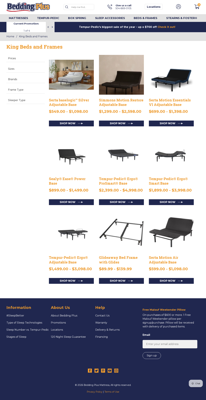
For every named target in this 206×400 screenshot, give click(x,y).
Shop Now (68, 123)
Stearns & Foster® (181, 18)
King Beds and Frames (33, 36)
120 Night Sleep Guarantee (68, 336)
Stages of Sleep (16, 336)
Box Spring (77, 18)
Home (10, 36)
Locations (153, 6)
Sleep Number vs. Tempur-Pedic (27, 329)
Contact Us (102, 315)
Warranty (101, 322)
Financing (101, 336)
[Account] (178, 8)
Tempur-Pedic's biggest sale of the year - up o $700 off (127, 26)
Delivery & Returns (107, 329)
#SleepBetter (15, 315)
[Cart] (197, 8)
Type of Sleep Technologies (24, 322)
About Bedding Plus (64, 315)
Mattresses (18, 18)
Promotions (58, 322)
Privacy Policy (94, 391)
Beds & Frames (145, 18)
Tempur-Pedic (48, 18)
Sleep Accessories (110, 18)
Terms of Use (111, 391)
